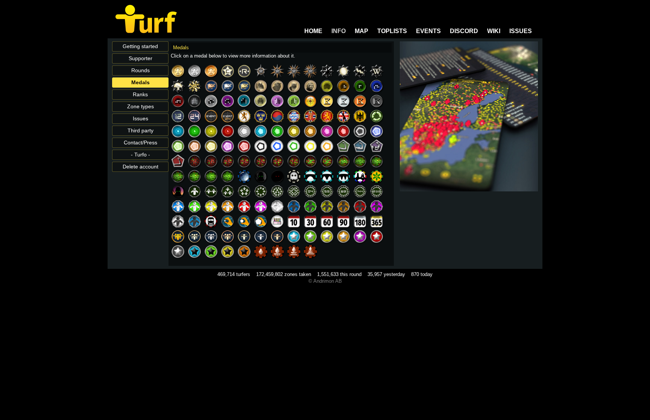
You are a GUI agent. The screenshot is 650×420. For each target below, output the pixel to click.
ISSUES (520, 31)
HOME (313, 31)
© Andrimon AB (325, 281)
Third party (140, 130)
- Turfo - (140, 155)
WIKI (493, 31)
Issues (140, 118)
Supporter (140, 58)
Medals (140, 82)
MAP (361, 31)
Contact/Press (140, 143)
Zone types (140, 106)
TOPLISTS (392, 31)
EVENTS (428, 31)
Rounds (140, 70)
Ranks (140, 94)
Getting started (140, 46)
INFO (338, 31)
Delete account (140, 167)
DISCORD (464, 31)
